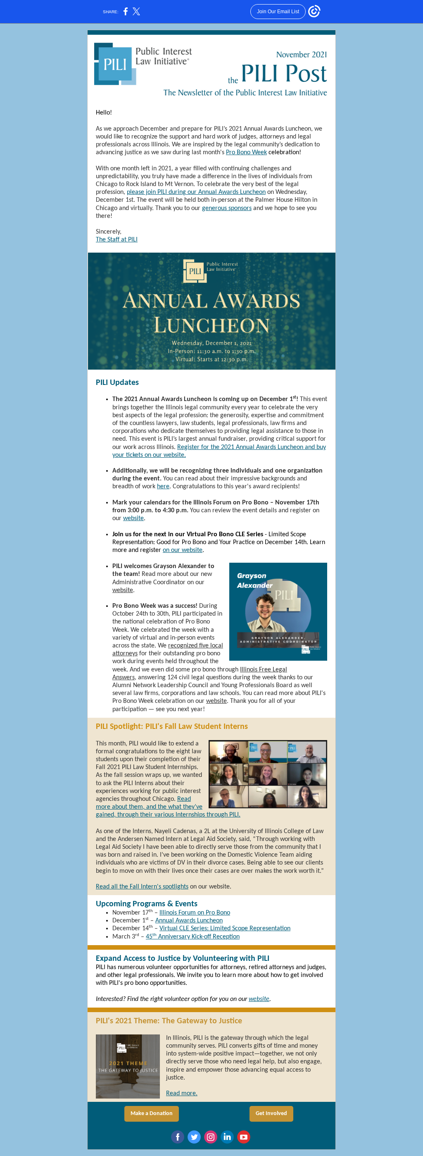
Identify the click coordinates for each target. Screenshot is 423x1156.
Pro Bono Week (246, 152)
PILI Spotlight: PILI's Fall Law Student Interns (172, 727)
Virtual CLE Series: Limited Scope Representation (224, 928)
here (163, 486)
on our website (182, 550)
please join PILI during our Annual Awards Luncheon (196, 192)
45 (149, 937)
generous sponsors (227, 208)
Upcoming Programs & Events (146, 904)
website (133, 518)
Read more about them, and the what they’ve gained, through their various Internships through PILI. (168, 807)
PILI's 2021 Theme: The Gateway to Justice (169, 1021)
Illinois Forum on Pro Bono (194, 913)
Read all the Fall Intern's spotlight (141, 887)
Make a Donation (152, 1114)
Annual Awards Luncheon (189, 920)
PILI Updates (117, 383)
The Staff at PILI (117, 239)
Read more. (181, 1093)
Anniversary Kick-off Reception (198, 937)
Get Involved (271, 1114)
